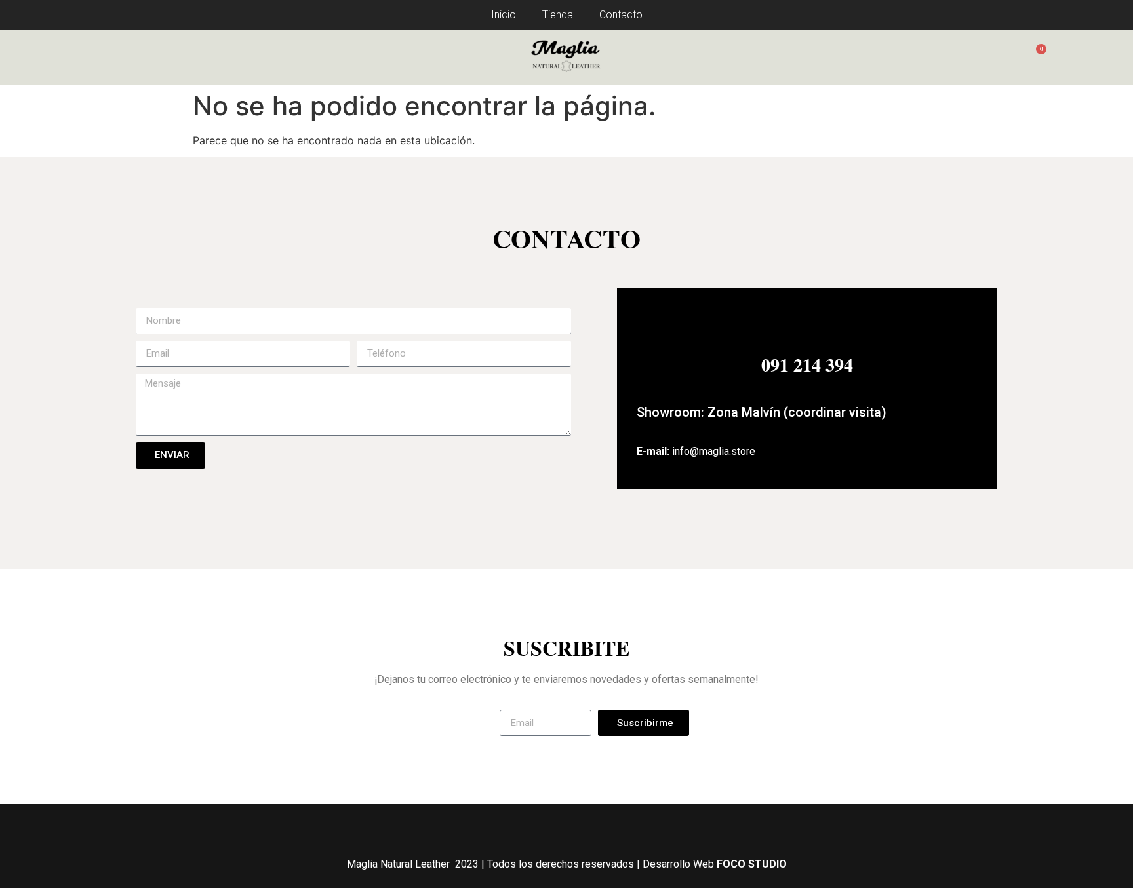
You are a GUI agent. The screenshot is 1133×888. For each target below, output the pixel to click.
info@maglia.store (713, 451)
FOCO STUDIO (752, 864)
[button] (80, 57)
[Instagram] (584, 827)
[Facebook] (548, 827)
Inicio (503, 15)
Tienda (557, 15)
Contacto (621, 15)
